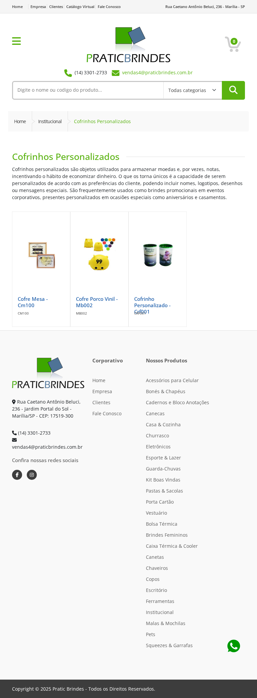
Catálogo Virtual (80, 6)
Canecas (155, 413)
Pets (150, 634)
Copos (153, 579)
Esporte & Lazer (163, 457)
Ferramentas (160, 601)
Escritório (156, 590)
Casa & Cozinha (163, 424)
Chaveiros (157, 568)
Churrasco (157, 435)
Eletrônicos (158, 446)
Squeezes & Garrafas (169, 645)
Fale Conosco (109, 6)
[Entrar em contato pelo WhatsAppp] (233, 645)
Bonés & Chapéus (165, 391)
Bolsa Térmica (161, 524)
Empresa (38, 6)
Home (17, 6)
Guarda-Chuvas (163, 468)
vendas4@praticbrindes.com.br (157, 72)
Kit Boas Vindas (163, 479)
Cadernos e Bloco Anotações (177, 402)
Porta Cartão (160, 502)
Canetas (155, 557)
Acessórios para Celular (172, 380)
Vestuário (156, 513)
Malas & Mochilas (165, 623)
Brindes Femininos (167, 535)
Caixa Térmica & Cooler (172, 546)
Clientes (56, 6)
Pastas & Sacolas (164, 491)
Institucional (160, 612)
